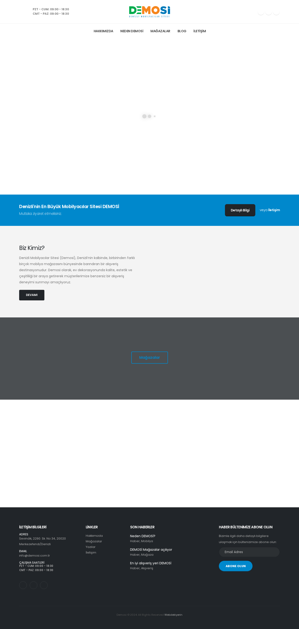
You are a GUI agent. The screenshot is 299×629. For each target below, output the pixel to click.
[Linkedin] (276, 11)
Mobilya (147, 541)
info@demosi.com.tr (34, 556)
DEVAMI (32, 295)
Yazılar (91, 547)
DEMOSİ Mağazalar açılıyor (151, 549)
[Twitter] (33, 585)
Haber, (135, 541)
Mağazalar (160, 31)
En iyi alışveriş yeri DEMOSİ (150, 563)
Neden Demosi (131, 31)
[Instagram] (268, 11)
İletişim (199, 31)
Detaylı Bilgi (240, 210)
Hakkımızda (103, 31)
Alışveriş (147, 568)
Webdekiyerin (173, 615)
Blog (182, 31)
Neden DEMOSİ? (142, 536)
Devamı (39, 469)
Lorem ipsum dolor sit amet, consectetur (53, 443)
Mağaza (147, 555)
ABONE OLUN (236, 566)
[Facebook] (261, 11)
